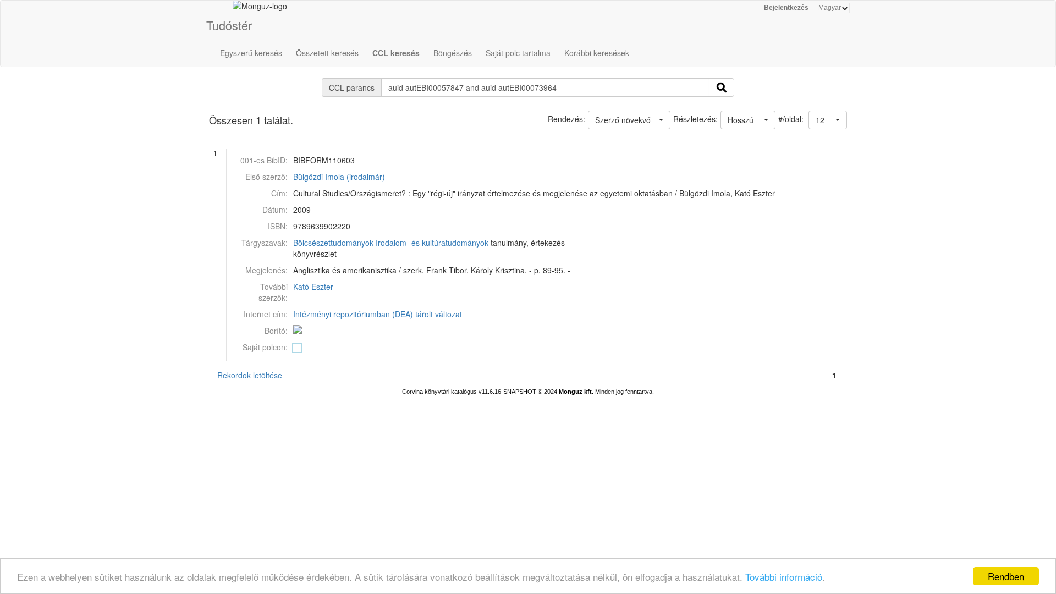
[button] (828, 120)
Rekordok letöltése (249, 375)
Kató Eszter (313, 286)
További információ (783, 577)
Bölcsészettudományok (333, 242)
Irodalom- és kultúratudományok (432, 242)
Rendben (1006, 576)
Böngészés (452, 52)
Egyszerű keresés (251, 52)
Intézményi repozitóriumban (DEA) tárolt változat (377, 314)
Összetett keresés (327, 52)
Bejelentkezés (786, 8)
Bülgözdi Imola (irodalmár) (339, 176)
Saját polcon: (265, 347)
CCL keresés (396, 52)
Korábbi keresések (596, 52)
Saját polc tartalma (518, 52)
